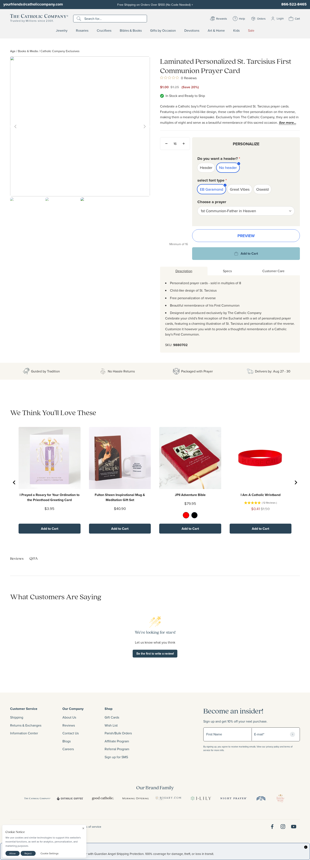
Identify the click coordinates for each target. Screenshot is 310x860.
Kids (236, 30)
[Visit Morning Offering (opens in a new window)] (135, 798)
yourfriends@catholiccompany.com (33, 4)
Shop (108, 708)
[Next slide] (295, 482)
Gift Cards (112, 717)
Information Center (24, 733)
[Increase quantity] (184, 143)
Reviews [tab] (17, 558)
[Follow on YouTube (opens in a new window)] (294, 826)
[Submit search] (79, 18)
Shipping (16, 717)
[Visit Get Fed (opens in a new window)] (261, 798)
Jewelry (61, 30)
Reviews (68, 725)
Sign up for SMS (116, 757)
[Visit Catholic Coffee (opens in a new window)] (70, 798)
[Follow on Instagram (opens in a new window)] (283, 826)
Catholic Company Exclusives (60, 51)
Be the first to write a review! (155, 653)
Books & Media (28, 51)
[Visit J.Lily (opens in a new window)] (201, 798)
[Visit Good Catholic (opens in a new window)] (103, 798)
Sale (251, 30)
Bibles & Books (131, 30)
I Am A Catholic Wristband (260, 494)
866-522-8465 (294, 4)
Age (12, 51)
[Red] (186, 515)
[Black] (194, 515)
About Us (69, 717)
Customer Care (273, 271)
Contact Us (70, 733)
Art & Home (216, 30)
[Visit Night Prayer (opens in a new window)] (233, 798)
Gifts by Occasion (163, 30)
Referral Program (117, 749)
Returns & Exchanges (25, 725)
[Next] (144, 126)
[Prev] (15, 126)
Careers (68, 749)
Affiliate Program (117, 741)
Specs (227, 271)
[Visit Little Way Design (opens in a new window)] (280, 798)
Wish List (111, 725)
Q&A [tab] (34, 558)
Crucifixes (104, 30)
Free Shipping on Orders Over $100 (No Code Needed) (155, 4)
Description (183, 271)
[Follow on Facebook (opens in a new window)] (272, 826)
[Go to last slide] (14, 482)
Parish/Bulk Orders (118, 733)
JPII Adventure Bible (190, 494)
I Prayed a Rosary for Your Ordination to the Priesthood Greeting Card (50, 497)
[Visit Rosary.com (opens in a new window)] (168, 798)
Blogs (66, 741)
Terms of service (90, 827)
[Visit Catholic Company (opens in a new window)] (37, 798)
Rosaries (82, 30)
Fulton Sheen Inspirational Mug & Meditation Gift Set (120, 497)
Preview (246, 236)
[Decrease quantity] (166, 143)
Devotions (191, 30)
